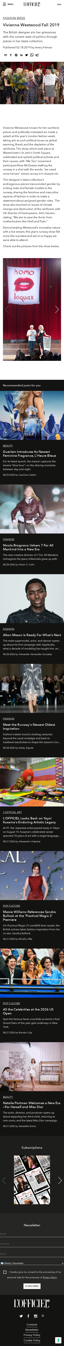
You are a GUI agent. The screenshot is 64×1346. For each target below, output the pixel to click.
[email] (5, 55)
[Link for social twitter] (21, 1316)
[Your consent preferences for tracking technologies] (58, 1340)
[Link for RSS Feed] (42, 1316)
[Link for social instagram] (35, 1316)
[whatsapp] (31, 55)
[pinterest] (16, 55)
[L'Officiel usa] (32, 4)
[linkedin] (21, 55)
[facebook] (10, 55)
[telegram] (37, 55)
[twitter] (26, 55)
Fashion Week (14, 18)
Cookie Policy (32, 1340)
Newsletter (32, 1329)
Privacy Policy (50, 1277)
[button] (57, 309)
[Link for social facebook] (28, 1316)
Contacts (32, 1324)
